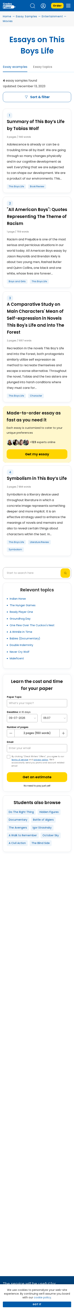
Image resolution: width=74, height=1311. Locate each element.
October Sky (51, 835)
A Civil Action (17, 843)
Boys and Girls (17, 281)
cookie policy (42, 1297)
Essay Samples (26, 16)
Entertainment (52, 16)
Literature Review (39, 542)
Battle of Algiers (43, 820)
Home (7, 16)
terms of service (20, 759)
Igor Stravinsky (42, 827)
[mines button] (11, 733)
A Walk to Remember (23, 835)
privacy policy (41, 759)
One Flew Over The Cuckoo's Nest (32, 625)
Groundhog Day (20, 619)
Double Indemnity (21, 645)
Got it (37, 1304)
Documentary (18, 820)
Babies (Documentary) (25, 638)
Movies (8, 21)
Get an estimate (37, 777)
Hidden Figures (49, 812)
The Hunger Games (22, 605)
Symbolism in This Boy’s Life (37, 478)
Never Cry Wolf (19, 652)
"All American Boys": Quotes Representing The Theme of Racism (37, 216)
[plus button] (63, 733)
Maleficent (17, 658)
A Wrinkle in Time (21, 632)
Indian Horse (18, 599)
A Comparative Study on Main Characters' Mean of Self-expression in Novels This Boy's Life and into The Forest (35, 318)
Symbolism (15, 549)
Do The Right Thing (21, 812)
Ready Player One (21, 612)
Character (36, 395)
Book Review (37, 186)
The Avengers (18, 827)
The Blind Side (40, 843)
